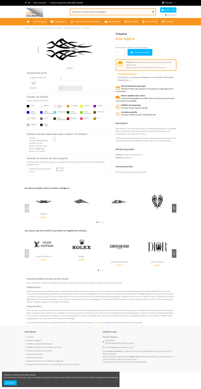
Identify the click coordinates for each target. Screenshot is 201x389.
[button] (58, 21)
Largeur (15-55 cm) (38, 77)
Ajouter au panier (141, 52)
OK (33, 83)
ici (111, 291)
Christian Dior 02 (119, 262)
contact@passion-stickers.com (119, 347)
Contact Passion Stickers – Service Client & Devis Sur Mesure (53, 364)
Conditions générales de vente (39, 344)
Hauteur (33, 88)
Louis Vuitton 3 (43, 256)
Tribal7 (43, 214)
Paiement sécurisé (34, 357)
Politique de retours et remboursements (44, 347)
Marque (119, 155)
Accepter (10, 383)
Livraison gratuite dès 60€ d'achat (66, 2)
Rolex (81, 256)
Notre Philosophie (34, 354)
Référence (120, 158)
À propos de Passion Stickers (39, 351)
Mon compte (40, 2)
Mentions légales (33, 340)
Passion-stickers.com (132, 155)
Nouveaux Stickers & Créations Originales (44, 361)
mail (97, 322)
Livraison (30, 337)
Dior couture (157, 262)
